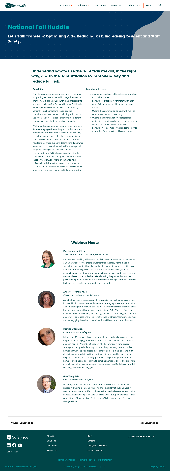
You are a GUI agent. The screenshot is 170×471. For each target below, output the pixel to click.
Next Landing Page (151, 422)
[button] (66, 5)
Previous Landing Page (21, 422)
